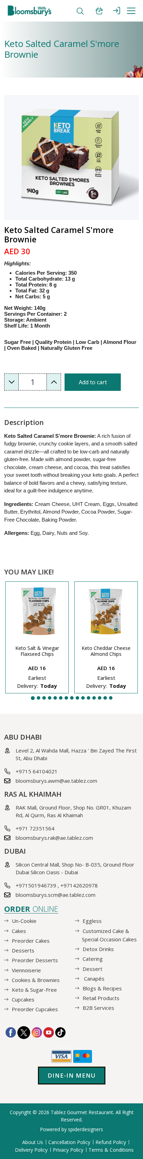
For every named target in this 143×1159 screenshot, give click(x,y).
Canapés (93, 978)
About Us (32, 1142)
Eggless (92, 920)
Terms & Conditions (111, 1149)
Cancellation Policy (69, 1142)
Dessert (92, 968)
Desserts (23, 950)
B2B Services (98, 1007)
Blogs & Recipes (102, 988)
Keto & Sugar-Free (34, 989)
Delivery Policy (31, 1149)
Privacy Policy (68, 1149)
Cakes (19, 930)
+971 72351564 (35, 828)
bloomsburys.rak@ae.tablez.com (54, 837)
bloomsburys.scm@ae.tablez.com (55, 894)
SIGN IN (116, 10)
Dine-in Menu (72, 1075)
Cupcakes (23, 999)
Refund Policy (110, 1142)
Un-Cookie (24, 920)
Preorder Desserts (35, 960)
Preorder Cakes (31, 940)
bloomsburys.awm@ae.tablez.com (56, 780)
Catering (93, 958)
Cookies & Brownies (36, 979)
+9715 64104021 (37, 771)
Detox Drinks (98, 948)
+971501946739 (36, 885)
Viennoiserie (26, 969)
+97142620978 (79, 885)
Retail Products (101, 998)
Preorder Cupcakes (35, 1009)
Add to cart (93, 382)
